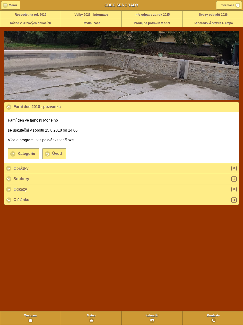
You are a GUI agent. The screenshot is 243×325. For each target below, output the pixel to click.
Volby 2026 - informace (91, 14)
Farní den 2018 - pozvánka (60, 107)
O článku (124, 200)
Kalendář (152, 315)
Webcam (30, 315)
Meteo (91, 315)
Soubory (124, 179)
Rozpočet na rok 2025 (30, 14)
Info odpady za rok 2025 (152, 14)
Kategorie (26, 154)
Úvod (57, 154)
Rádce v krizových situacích (30, 23)
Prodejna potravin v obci (152, 23)
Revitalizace (91, 23)
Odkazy (124, 189)
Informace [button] (227, 5)
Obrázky (124, 168)
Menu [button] (13, 5)
